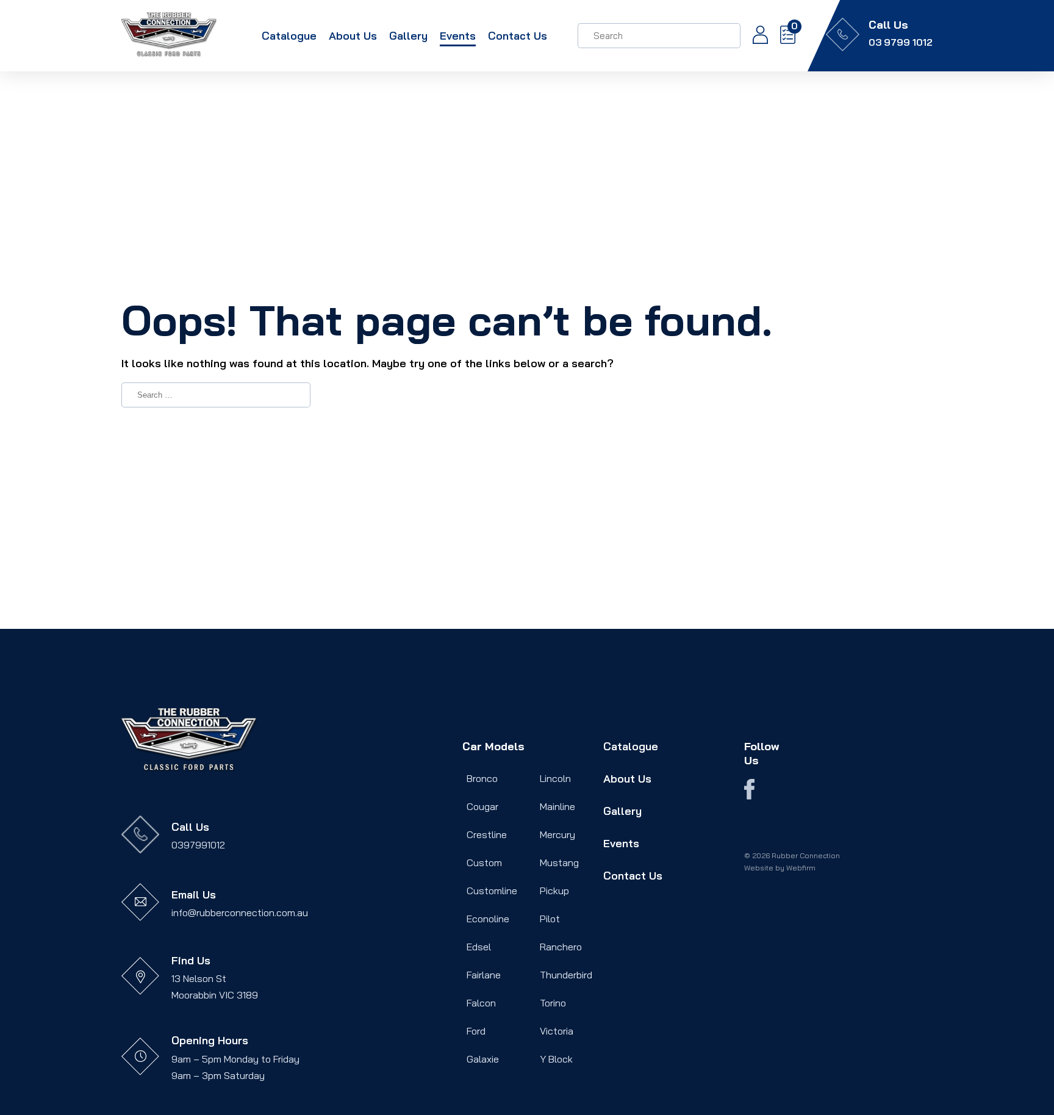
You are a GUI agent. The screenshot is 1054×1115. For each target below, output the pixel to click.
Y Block (556, 1059)
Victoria (556, 1031)
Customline (492, 890)
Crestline (487, 834)
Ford (476, 1031)
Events (458, 36)
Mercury (557, 834)
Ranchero (561, 947)
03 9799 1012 (901, 42)
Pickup (554, 890)
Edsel (479, 947)
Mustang (559, 862)
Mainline (557, 806)
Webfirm (801, 867)
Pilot (550, 918)
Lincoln (555, 778)
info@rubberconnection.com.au (239, 912)
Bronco (482, 778)
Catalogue (289, 36)
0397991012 (198, 845)
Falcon (481, 1003)
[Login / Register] (754, 36)
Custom (484, 862)
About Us (353, 36)
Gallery (408, 36)
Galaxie (483, 1059)
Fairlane (484, 975)
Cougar (482, 806)
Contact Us (517, 36)
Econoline (488, 918)
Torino (553, 1003)
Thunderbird (566, 975)
